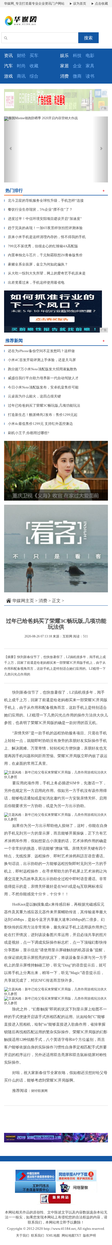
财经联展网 (39, 1091)
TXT (78, 1235)
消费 (43, 600)
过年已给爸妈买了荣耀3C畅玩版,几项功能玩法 (42, 405)
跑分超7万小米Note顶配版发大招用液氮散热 (40, 369)
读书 (90, 76)
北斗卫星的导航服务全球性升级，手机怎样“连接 (44, 200)
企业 (77, 66)
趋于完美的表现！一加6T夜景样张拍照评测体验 (43, 228)
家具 (90, 66)
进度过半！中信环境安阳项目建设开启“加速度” (43, 219)
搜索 (88, 38)
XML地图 (53, 1235)
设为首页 (79, 3)
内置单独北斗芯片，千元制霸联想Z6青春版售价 (43, 255)
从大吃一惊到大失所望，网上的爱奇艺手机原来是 (45, 273)
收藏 (34, 66)
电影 (90, 55)
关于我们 (22, 1235)
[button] (12, 149)
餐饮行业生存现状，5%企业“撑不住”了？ (38, 209)
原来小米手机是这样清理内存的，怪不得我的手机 (45, 237)
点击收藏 (101, 3)
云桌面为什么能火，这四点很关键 (32, 396)
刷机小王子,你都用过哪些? (26, 433)
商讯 (21, 76)
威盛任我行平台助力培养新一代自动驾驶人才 (41, 378)
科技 (77, 55)
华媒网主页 (23, 600)
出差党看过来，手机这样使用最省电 (34, 282)
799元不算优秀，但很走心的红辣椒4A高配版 (41, 246)
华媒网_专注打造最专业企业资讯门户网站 (34, 3)
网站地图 (68, 1235)
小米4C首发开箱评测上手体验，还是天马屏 (40, 360)
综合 (34, 76)
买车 (34, 55)
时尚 (21, 66)
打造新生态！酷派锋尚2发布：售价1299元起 (40, 415)
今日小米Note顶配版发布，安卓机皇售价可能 (41, 387)
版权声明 (89, 1235)
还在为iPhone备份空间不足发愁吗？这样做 (39, 351)
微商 (77, 76)
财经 (21, 55)
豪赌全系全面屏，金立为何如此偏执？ (36, 264)
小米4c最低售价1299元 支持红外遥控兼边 (38, 424)
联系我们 (37, 1235)
